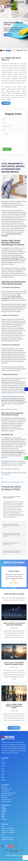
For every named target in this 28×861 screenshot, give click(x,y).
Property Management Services (8, 793)
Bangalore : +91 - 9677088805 (8, 830)
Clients (3, 777)
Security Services (5, 791)
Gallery (3, 774)
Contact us (3, 780)
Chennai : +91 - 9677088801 (7, 828)
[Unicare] (10, 50)
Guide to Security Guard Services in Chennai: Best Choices (14, 706)
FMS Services (4, 787)
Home (2, 760)
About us (3, 763)
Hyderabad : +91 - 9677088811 (8, 832)
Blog (2, 768)
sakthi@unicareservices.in (7, 839)
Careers (3, 771)
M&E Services (4, 797)
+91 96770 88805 (13, 1)
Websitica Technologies (16, 855)
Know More (8, 34)
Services (3, 765)
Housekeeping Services (6, 789)
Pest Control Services (6, 799)
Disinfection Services (6, 801)
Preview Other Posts (14, 727)
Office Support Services (6, 795)
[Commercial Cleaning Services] (4, 50)
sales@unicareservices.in (7, 837)
